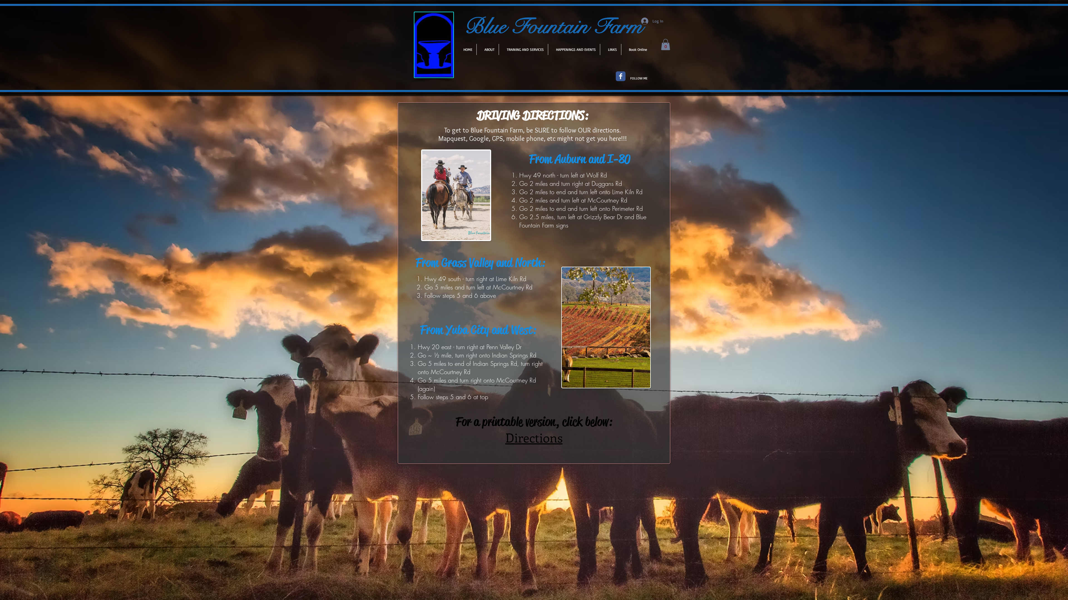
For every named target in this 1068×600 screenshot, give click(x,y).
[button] (665, 44)
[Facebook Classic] (621, 76)
